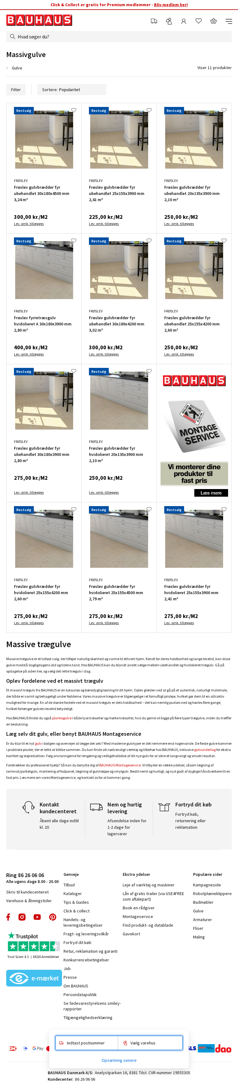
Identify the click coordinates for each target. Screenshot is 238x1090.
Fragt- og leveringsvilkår (86, 934)
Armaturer (202, 919)
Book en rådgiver (139, 908)
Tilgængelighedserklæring (88, 1017)
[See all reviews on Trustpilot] (34, 942)
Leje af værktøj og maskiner (148, 885)
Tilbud (69, 885)
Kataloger (73, 893)
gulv (38, 743)
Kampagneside (207, 885)
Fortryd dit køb (77, 942)
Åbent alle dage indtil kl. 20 (59, 824)
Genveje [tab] (71, 874)
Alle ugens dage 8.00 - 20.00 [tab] (32, 878)
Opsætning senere (119, 1060)
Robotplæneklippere (212, 893)
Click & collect (77, 911)
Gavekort (131, 934)
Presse (70, 977)
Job (67, 968)
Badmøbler (203, 902)
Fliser (198, 928)
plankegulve (62, 718)
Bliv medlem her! (171, 4)
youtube (37, 917)
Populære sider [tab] (207, 874)
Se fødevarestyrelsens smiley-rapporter (92, 1006)
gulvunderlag (205, 749)
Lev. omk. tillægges (29, 223)
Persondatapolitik (80, 994)
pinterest (52, 917)
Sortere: (50, 89)
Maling (199, 937)
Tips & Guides (76, 902)
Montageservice (138, 916)
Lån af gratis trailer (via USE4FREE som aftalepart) (153, 896)
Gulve (17, 68)
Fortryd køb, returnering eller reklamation (190, 820)
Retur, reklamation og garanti (90, 951)
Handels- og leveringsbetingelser (83, 922)
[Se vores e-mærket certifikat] (34, 979)
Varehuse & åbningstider (29, 900)
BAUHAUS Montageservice (120, 765)
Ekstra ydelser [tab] (136, 874)
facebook (8, 917)
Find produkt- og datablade (148, 925)
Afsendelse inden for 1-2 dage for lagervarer (127, 827)
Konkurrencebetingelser (86, 960)
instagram (22, 917)
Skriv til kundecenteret (27, 892)
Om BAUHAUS (76, 986)
